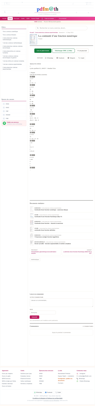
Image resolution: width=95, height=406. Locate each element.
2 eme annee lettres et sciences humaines (14, 51)
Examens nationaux (7, 383)
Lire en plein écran (43, 50)
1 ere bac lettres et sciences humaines (14, 61)
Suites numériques (26, 381)
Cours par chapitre (7, 373)
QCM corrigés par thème (9, 381)
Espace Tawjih (35, 18)
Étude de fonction (26, 378)
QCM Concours (6, 378)
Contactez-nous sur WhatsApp (51, 400)
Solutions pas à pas (26, 373)
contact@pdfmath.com (84, 376)
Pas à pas (16, 18)
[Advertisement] (14, 84)
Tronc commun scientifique (14, 31)
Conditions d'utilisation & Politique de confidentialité (47, 398)
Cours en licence (6, 386)
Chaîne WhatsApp (84, 381)
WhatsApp (81, 378)
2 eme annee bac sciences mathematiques (14, 38)
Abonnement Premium (64, 373)
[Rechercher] (38, 28)
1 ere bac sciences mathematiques (14, 43)
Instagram (82, 373)
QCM (28, 18)
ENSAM (8, 115)
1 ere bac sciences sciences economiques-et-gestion (14, 56)
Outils (22, 18)
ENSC (7, 107)
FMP (7, 111)
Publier (34, 317)
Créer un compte (49, 18)
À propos (60, 383)
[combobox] (63, 28)
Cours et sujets (6, 376)
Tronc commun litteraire (14, 34)
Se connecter (62, 18)
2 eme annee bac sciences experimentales (14, 68)
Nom (31, 309)
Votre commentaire (36, 297)
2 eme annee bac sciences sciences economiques (14, 47)
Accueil (4, 18)
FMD (7, 118)
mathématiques (35, 259)
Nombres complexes (26, 383)
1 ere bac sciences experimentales (14, 64)
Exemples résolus (25, 376)
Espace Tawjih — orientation (66, 376)
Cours (10, 18)
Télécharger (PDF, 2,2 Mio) (63, 50)
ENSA (7, 104)
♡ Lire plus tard (82, 50)
